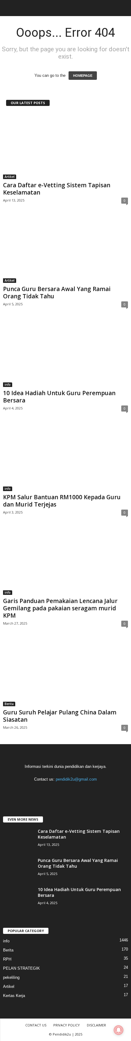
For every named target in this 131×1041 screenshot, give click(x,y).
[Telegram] (66, 791)
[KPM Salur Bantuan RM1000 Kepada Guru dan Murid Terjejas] (65, 458)
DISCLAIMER (96, 1025)
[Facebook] (41, 791)
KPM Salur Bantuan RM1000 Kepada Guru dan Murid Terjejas (62, 500)
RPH (7, 959)
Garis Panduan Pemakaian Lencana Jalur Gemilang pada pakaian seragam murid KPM (60, 608)
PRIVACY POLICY (66, 1025)
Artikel (10, 177)
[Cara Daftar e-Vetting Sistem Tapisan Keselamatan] (65, 146)
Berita (9, 704)
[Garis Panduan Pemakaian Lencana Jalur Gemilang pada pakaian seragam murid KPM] (65, 562)
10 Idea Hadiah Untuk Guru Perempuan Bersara (59, 396)
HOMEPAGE (82, 75)
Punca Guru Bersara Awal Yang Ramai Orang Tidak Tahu (57, 292)
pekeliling (11, 977)
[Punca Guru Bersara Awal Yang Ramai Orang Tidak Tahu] (65, 250)
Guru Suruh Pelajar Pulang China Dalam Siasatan (59, 716)
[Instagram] (54, 791)
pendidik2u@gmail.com (76, 779)
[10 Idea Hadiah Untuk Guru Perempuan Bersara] (65, 353)
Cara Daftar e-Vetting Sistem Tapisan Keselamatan (56, 188)
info (8, 384)
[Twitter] (79, 791)
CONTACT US (35, 1025)
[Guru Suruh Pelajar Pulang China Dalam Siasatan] (65, 673)
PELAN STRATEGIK (21, 968)
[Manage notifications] (118, 1030)
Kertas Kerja (14, 995)
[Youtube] (90, 791)
